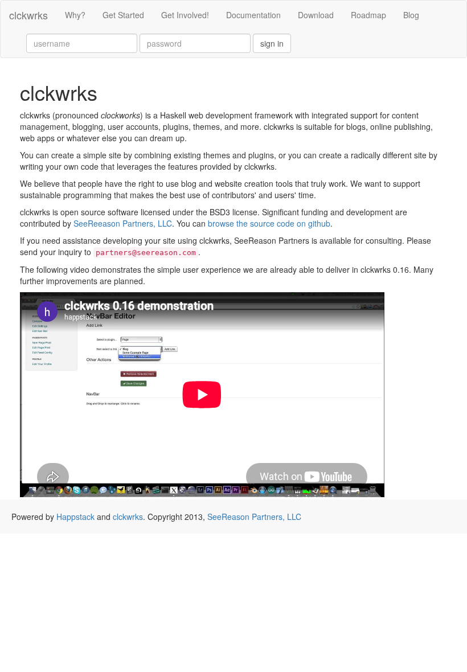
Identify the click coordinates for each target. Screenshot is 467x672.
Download (316, 15)
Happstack (75, 516)
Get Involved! (185, 15)
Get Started (123, 15)
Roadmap (368, 15)
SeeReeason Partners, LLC (122, 223)
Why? (75, 15)
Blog (411, 15)
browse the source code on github (269, 223)
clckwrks (28, 14)
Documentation (253, 15)
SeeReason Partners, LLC (254, 516)
